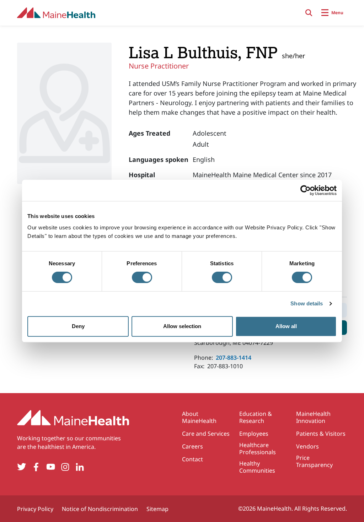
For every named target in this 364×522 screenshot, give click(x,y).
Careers (192, 446)
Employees (253, 433)
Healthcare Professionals (257, 448)
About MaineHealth (199, 417)
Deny (78, 326)
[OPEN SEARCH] (309, 13)
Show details (306, 303)
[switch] (142, 277)
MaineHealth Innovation (313, 417)
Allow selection (182, 326)
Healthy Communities (257, 467)
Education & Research (255, 417)
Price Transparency (314, 461)
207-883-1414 (233, 357)
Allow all (286, 326)
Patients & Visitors (321, 433)
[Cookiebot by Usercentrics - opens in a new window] (305, 190)
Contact (192, 459)
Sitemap (157, 509)
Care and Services (206, 433)
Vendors (307, 446)
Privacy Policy (35, 509)
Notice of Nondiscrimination (100, 509)
